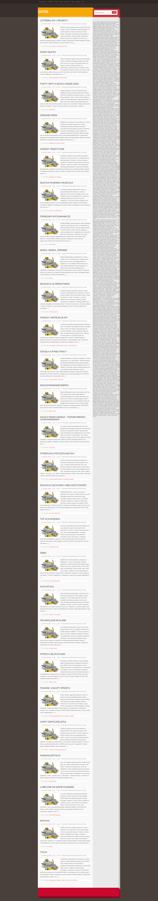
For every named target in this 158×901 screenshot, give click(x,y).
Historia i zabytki (53, 311)
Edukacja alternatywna (55, 284)
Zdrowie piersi (48, 116)
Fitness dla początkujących (57, 454)
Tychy (43, 852)
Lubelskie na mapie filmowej (57, 787)
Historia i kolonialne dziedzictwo (58, 749)
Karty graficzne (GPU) (53, 722)
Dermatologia (53, 682)
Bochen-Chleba (53, 648)
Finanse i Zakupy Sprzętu (55, 688)
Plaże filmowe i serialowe (56, 379)
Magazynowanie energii (54, 385)
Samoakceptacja (50, 756)
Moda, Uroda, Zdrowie (53, 250)
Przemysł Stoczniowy (55, 614)
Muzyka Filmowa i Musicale (56, 183)
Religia (51, 278)
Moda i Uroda (52, 411)
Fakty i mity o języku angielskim (59, 84)
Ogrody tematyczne (52, 149)
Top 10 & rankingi (50, 519)
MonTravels (52, 109)
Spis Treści (67, 1)
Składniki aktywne (54, 546)
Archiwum (50, 1)
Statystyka (47, 587)
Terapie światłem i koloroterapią (58, 77)
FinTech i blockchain (52, 654)
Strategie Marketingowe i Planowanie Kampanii (61, 479)
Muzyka (44, 821)
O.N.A (56, 1)
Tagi (73, 1)
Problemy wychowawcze (55, 217)
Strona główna (42, 1)
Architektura (52, 781)
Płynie (61, 1)
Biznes (50, 846)
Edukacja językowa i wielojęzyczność (63, 485)
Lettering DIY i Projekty (54, 21)
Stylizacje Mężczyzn (54, 513)
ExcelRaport (52, 244)
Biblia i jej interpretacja (55, 210)
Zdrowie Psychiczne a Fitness (57, 143)
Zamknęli (77, 1)
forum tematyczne (111, 140)
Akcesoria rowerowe (54, 815)
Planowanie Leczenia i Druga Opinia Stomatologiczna (63, 345)
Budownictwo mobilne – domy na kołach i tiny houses (63, 880)
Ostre (43, 12)
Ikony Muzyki (48, 52)
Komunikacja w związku (55, 177)
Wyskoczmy (52, 447)
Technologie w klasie (53, 621)
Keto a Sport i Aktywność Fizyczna (58, 46)
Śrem (43, 553)
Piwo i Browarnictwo (54, 580)
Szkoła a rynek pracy (53, 352)
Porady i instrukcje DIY (54, 318)
